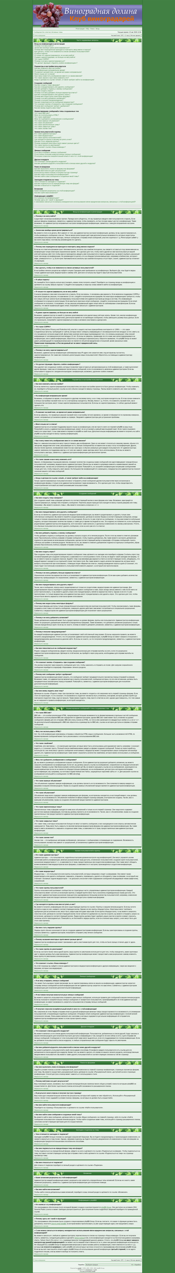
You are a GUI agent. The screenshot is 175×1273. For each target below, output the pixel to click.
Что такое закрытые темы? (45, 127)
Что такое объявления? (43, 123)
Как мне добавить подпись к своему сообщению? (53, 89)
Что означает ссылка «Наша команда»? (50, 147)
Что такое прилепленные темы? (47, 125)
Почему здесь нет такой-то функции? (48, 200)
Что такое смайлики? (42, 117)
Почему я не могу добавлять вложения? (49, 98)
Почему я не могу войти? (44, 46)
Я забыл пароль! (40, 53)
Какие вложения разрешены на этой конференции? (54, 191)
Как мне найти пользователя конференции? (51, 174)
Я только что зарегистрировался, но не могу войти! (54, 55)
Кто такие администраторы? (45, 134)
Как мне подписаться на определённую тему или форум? (56, 184)
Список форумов (39, 35)
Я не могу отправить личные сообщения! (50, 152)
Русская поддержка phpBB (87, 1271)
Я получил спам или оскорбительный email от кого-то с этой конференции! (63, 156)
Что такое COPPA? (41, 59)
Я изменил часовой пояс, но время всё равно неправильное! (58, 72)
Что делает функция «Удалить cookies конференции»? (55, 63)
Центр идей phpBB (58, 1224)
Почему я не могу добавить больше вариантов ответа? (55, 93)
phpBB (79, 1268)
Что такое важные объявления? (46, 121)
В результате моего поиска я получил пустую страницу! (56, 173)
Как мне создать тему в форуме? (47, 85)
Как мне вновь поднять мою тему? (47, 108)
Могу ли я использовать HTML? (46, 115)
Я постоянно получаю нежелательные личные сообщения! (57, 154)
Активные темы (57, 32)
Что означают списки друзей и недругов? (50, 161)
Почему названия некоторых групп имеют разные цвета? (56, 143)
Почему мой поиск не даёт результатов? (50, 171)
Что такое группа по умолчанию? (47, 145)
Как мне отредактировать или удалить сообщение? (54, 87)
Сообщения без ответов (42, 32)
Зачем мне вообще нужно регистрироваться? (52, 48)
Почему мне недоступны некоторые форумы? (52, 96)
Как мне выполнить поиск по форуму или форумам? (54, 169)
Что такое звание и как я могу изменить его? (51, 78)
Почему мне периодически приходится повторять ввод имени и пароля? (62, 50)
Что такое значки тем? (43, 128)
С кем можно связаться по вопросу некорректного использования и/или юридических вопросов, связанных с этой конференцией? (85, 202)
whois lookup (79, 1238)
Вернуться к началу (41, 226)
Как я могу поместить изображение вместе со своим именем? (58, 76)
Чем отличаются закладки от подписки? (49, 182)
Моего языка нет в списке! (44, 74)
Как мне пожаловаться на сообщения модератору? (54, 102)
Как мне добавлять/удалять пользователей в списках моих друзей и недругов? (65, 163)
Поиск (92, 29)
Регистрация (80, 29)
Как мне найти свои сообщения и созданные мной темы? (56, 176)
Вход (97, 29)
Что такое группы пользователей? (47, 138)
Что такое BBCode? (42, 113)
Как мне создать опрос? (43, 91)
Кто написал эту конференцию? (46, 198)
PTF (95, 1269)
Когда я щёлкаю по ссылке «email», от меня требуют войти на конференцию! (64, 80)
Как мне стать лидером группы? (46, 141)
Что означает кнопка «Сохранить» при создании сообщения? (58, 104)
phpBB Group (106, 1207)
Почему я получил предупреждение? (48, 100)
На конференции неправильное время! (49, 70)
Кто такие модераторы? (43, 136)
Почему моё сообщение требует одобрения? (52, 106)
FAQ (87, 29)
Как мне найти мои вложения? (46, 193)
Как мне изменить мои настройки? (47, 68)
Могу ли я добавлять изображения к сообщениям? (54, 119)
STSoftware (88, 1269)
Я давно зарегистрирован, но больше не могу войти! (54, 57)
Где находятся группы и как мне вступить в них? (53, 139)
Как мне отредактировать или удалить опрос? (52, 95)
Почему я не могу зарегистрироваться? (49, 61)
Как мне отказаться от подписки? (47, 185)
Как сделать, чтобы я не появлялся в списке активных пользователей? (62, 52)
